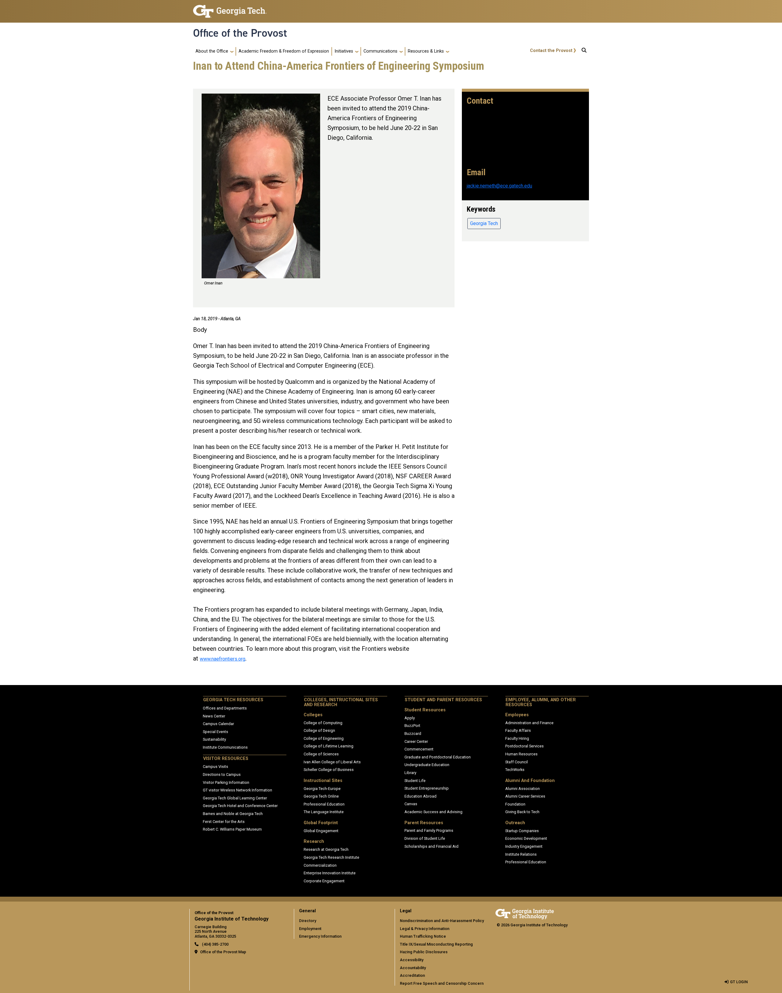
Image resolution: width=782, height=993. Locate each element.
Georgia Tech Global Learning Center (235, 798)
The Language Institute (324, 812)
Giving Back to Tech (522, 812)
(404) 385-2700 (214, 944)
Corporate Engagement (324, 881)
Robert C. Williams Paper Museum (232, 829)
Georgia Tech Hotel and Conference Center (240, 805)
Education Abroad (420, 796)
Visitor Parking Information (226, 782)
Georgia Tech (484, 223)
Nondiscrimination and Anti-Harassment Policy (442, 920)
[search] (584, 51)
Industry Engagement (524, 846)
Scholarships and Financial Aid (431, 846)
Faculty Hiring (517, 738)
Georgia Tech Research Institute (331, 857)
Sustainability (214, 739)
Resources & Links (426, 51)
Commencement (418, 749)
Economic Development (526, 838)
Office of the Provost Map (223, 952)
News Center (214, 716)
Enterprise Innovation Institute (330, 873)
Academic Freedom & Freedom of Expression (284, 51)
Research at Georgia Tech (326, 849)
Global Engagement (321, 830)
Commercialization (320, 865)
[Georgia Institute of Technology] (230, 9)
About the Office (212, 51)
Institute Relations (521, 854)
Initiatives (343, 51)
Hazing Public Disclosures (424, 952)
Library (410, 772)
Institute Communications (225, 747)
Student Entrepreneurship (426, 788)
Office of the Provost (240, 33)
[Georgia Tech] (524, 913)
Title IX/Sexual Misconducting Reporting (436, 944)
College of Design (319, 730)
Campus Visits (215, 766)
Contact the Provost (551, 50)
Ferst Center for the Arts (224, 821)
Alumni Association (522, 788)
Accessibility (411, 960)
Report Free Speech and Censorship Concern (442, 983)
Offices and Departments (225, 708)
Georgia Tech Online (321, 796)
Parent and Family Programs (428, 830)
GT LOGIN (739, 982)
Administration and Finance (529, 723)
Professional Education (324, 804)
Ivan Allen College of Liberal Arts (332, 762)
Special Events (215, 731)
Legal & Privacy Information (424, 928)
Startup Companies (522, 830)
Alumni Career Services (525, 796)
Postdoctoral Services (524, 746)
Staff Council (516, 762)
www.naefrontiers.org (222, 659)
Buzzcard (412, 733)
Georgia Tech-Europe (322, 788)
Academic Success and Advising (433, 812)
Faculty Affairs (518, 730)
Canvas (410, 804)
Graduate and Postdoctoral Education (437, 757)
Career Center (416, 741)
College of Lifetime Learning (328, 746)
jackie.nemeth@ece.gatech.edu (499, 186)
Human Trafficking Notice (423, 936)
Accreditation (412, 975)
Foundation (515, 804)
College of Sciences (321, 754)
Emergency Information (320, 936)
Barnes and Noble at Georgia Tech (233, 813)
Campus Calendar (218, 723)
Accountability (413, 967)
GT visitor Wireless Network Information (237, 790)
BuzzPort (412, 725)
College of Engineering (324, 738)
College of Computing (323, 723)
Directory (307, 920)
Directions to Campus (222, 774)
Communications (380, 51)
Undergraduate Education (426, 764)
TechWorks (514, 769)
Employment (310, 928)
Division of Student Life (424, 838)
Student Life (415, 780)
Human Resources (521, 754)
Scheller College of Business (329, 769)
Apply (409, 718)
